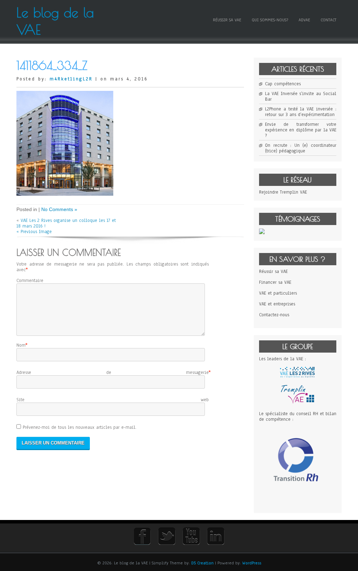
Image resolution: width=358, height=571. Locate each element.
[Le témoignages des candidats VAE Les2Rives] (262, 233)
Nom (21, 345)
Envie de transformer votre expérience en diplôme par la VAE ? (300, 130)
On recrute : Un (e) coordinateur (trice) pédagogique (300, 148)
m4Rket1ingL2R (71, 79)
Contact (328, 20)
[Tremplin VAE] (297, 403)
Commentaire (29, 280)
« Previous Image (34, 232)
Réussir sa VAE (227, 20)
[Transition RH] (297, 500)
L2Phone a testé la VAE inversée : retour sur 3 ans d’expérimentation (300, 112)
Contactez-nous (274, 315)
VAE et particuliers (278, 293)
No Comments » (59, 209)
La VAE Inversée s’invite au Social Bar (300, 96)
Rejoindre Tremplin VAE (283, 192)
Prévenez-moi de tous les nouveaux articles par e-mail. (79, 427)
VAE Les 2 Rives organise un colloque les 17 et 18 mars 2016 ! (66, 223)
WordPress (251, 563)
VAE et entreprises (277, 304)
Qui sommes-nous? (270, 20)
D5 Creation (202, 563)
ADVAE (304, 20)
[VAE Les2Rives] (297, 376)
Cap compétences (283, 84)
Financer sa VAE (275, 282)
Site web (112, 400)
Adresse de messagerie (112, 372)
